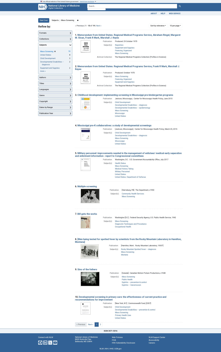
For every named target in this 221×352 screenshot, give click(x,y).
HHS (111, 349)
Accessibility (154, 340)
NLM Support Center (157, 337)
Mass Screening (121, 53)
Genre (41, 95)
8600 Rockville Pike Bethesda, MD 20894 (83, 340)
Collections (44, 39)
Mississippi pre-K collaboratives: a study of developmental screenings (114, 125)
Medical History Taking (124, 169)
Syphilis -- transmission (131, 285)
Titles (41, 83)
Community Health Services (133, 194)
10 (174, 25)
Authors (42, 77)
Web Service (174, 13)
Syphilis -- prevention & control (134, 282)
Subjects (43, 45)
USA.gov (118, 349)
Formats (43, 33)
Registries (119, 45)
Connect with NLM (45, 337)
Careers (152, 343)
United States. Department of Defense (130, 177)
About (154, 13)
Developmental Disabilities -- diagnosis (131, 105)
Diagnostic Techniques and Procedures (131, 224)
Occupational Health (123, 227)
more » (43, 71)
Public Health (127, 279)
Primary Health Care (123, 315)
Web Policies (117, 337)
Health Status (120, 163)
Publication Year (46, 113)
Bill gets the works (87, 214)
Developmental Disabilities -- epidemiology (132, 108)
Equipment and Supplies (124, 48)
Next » (98, 26)
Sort (157, 26)
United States (120, 116)
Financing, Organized (123, 50)
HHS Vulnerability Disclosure (123, 343)
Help (163, 13)
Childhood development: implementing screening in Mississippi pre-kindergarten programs (125, 95)
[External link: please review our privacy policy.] (40, 342)
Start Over (44, 20)
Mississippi (120, 113)
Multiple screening (87, 186)
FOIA (114, 340)
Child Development (122, 102)
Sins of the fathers (87, 269)
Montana (124, 255)
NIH (106, 349)
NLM (101, 349)
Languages (44, 89)
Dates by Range (46, 107)
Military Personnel (122, 171)
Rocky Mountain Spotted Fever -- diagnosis (138, 249)
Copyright (43, 101)
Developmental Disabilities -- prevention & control (135, 310)
